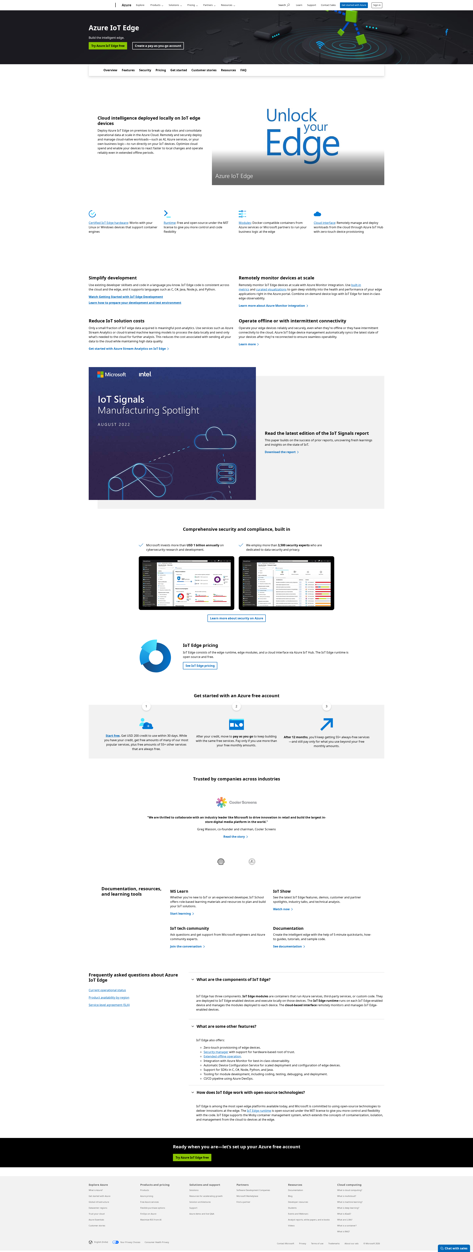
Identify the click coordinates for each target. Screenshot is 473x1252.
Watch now (281, 909)
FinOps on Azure (148, 1213)
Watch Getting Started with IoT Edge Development (126, 297)
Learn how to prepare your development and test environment (135, 303)
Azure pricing (146, 1196)
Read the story (234, 837)
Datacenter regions (98, 1207)
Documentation (295, 1190)
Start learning (180, 914)
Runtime (170, 223)
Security (145, 70)
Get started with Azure (354, 5)
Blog (290, 1196)
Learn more (247, 344)
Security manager (216, 1052)
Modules (245, 223)
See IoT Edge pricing (200, 666)
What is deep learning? (348, 1207)
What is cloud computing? (349, 1190)
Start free (113, 736)
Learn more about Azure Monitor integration (272, 306)
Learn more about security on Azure (236, 618)
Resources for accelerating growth (206, 1196)
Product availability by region (109, 997)
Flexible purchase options (152, 1207)
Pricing (191, 5)
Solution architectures (200, 1202)
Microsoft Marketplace (247, 1196)
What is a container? (347, 1225)
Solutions (174, 5)
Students (292, 1207)
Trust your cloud (97, 1213)
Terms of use (317, 1243)
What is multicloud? (346, 1196)
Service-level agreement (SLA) (109, 1005)
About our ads (351, 1243)
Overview (110, 70)
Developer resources (298, 1202)
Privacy (302, 1243)
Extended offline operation (222, 1056)
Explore (140, 5)
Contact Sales (328, 5)
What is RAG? (343, 1231)
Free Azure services (149, 1202)
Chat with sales (456, 1248)
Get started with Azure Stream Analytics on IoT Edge (127, 349)
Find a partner (243, 1202)
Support (311, 5)
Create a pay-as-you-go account (158, 46)
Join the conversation (186, 946)
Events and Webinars (298, 1213)
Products (155, 5)
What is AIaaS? (344, 1213)
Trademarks (334, 1243)
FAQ (243, 70)
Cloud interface (324, 223)
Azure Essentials (96, 1219)
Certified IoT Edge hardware (108, 223)
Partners (208, 5)
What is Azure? (96, 1190)
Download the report (280, 452)
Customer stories (204, 70)
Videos (291, 1225)
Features (128, 70)
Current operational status (107, 990)
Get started (178, 70)
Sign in (377, 5)
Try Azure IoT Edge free (108, 46)
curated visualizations (271, 289)
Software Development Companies (253, 1190)
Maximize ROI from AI (150, 1219)
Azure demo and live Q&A (201, 1213)
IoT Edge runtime (259, 1111)
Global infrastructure (99, 1202)
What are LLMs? (344, 1219)
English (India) (101, 1242)
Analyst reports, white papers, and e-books (309, 1219)
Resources (226, 5)
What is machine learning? (350, 1202)
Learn (299, 5)
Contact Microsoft (285, 1243)
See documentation (287, 946)
